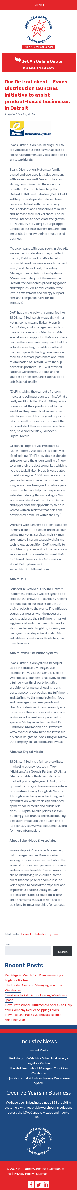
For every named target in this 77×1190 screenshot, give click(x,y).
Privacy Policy (24, 1173)
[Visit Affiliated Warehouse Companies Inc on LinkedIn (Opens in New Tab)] (45, 1184)
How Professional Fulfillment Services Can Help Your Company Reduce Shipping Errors (38, 1007)
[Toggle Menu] (5, 5)
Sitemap (42, 1173)
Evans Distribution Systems (40, 934)
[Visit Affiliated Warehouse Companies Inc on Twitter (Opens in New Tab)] (38, 1184)
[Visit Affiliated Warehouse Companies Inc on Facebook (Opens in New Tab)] (31, 1184)
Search (9, 944)
